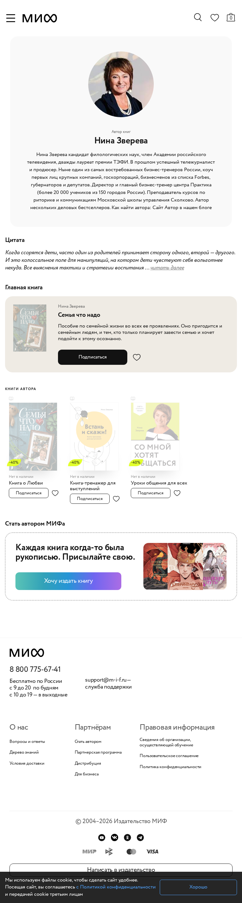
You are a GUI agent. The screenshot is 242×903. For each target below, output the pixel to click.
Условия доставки (26, 763)
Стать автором (88, 741)
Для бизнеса (87, 774)
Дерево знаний (24, 752)
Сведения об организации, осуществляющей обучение (166, 742)
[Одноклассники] (127, 837)
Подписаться (92, 357)
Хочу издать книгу (68, 581)
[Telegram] (140, 837)
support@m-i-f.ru (106, 680)
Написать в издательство (121, 870)
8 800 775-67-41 (35, 670)
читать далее (167, 268)
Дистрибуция (88, 763)
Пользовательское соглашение (169, 756)
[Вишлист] (214, 19)
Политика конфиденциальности (170, 767)
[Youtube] (101, 837)
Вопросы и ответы (27, 741)
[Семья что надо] (32, 327)
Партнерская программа (98, 752)
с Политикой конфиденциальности (116, 887)
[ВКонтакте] (114, 837)
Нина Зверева (71, 306)
